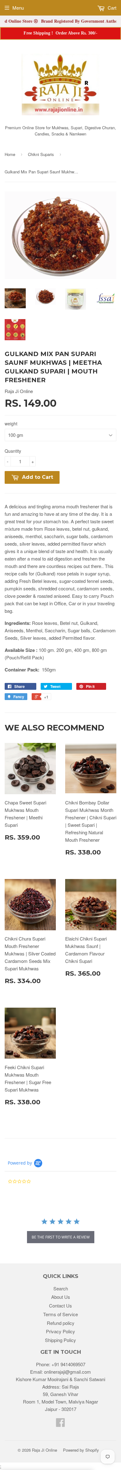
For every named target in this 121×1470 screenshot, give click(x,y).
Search (60, 1288)
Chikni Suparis (41, 154)
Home (10, 154)
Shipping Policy (60, 1340)
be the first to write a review (61, 1237)
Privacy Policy (60, 1331)
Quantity (13, 451)
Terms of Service (60, 1314)
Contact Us (60, 1305)
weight (11, 423)
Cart (111, 7)
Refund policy (60, 1323)
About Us (60, 1297)
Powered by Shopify (81, 1450)
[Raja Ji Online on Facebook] (60, 1424)
